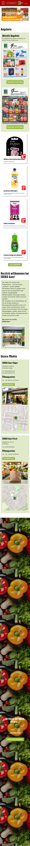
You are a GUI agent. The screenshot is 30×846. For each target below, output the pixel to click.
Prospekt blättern (15, 82)
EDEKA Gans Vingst (10, 362)
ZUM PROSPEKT (11, 3)
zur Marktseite (9, 384)
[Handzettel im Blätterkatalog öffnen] (15, 61)
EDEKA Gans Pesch (9, 438)
